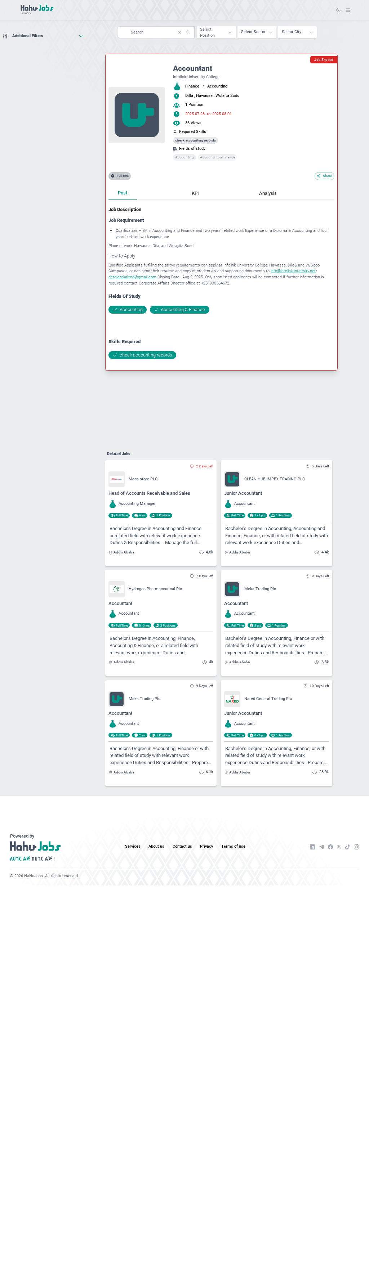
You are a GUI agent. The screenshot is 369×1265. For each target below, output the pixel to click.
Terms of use (233, 846)
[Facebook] (330, 846)
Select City (291, 32)
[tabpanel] (221, 282)
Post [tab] (122, 193)
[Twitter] (339, 847)
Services (133, 846)
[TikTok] (347, 846)
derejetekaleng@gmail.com (132, 277)
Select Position (207, 32)
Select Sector (253, 32)
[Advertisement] (43, 55)
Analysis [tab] (268, 193)
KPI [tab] (195, 193)
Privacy (206, 846)
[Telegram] (321, 847)
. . (347, 9)
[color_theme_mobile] (338, 10)
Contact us (182, 846)
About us (156, 846)
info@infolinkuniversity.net (293, 271)
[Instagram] (356, 846)
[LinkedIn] (312, 846)
